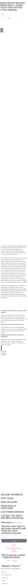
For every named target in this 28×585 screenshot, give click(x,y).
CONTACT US (4, 583)
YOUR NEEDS (4, 577)
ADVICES (3, 580)
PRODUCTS (3, 572)
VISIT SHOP (7, 498)
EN (2, 14)
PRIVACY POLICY (10, 566)
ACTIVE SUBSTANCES (6, 574)
